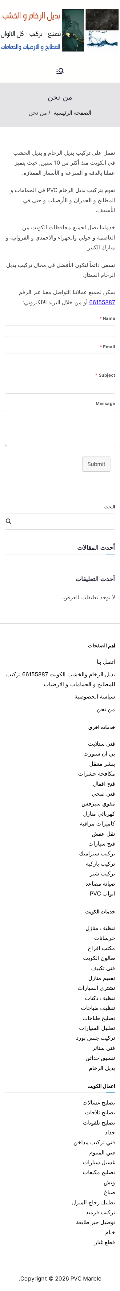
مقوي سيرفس (98, 803)
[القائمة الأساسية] (60, 71)
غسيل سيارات (99, 1162)
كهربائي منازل (99, 813)
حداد (110, 1132)
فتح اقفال (104, 784)
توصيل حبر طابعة (95, 1222)
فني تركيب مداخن (94, 1142)
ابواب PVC (102, 893)
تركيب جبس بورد (95, 1038)
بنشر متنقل (102, 763)
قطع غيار (104, 1242)
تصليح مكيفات (99, 1172)
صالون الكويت (99, 958)
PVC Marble (85, 1278)
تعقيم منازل (101, 978)
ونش (109, 1182)
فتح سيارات (101, 843)
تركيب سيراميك (97, 853)
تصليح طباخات (98, 1018)
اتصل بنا (106, 661)
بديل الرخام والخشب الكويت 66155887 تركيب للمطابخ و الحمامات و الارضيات (60, 679)
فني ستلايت (101, 743)
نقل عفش (103, 833)
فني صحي (103, 793)
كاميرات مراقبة (97, 823)
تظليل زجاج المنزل (93, 1202)
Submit (96, 464)
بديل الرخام (102, 1068)
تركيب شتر (102, 873)
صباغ (109, 1192)
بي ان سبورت (99, 753)
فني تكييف (103, 968)
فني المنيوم (102, 1152)
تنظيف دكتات (100, 998)
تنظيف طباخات (98, 1008)
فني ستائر (103, 1048)
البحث (109, 506)
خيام (110, 1232)
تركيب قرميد (100, 1212)
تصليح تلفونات (99, 1122)
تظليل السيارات (97, 1028)
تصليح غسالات (98, 1102)
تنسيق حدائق (100, 1058)
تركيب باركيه (100, 863)
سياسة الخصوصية (94, 696)
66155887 (102, 302)
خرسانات (104, 938)
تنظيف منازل (100, 928)
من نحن (106, 709)
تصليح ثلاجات (100, 1112)
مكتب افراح (101, 948)
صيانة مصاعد (100, 883)
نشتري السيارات (96, 988)
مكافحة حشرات (96, 773)
